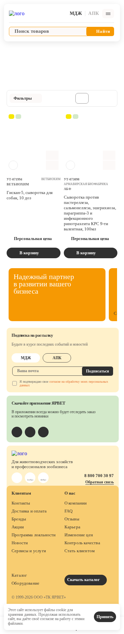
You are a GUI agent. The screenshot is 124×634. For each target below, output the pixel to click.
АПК (57, 358)
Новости (20, 542)
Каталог (19, 575)
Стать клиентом (79, 550)
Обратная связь (99, 482)
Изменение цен (78, 534)
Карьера (72, 526)
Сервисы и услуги (29, 550)
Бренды (19, 518)
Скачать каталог (84, 579)
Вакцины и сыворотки (32, 49)
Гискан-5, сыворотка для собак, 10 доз (30, 195)
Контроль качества (82, 542)
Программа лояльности (34, 534)
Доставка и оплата (29, 511)
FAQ (68, 511)
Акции (18, 526)
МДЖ (26, 358)
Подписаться (97, 371)
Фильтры (23, 98)
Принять (105, 616)
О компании (75, 503)
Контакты (21, 503)
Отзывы (71, 518)
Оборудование (25, 583)
